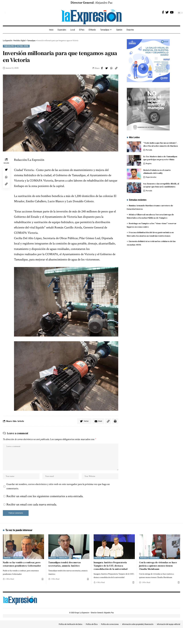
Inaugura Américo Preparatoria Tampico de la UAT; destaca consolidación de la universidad (110, 566)
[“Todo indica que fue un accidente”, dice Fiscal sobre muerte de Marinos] (134, 146)
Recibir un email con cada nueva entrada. (31, 504)
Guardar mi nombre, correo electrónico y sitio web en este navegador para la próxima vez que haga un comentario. (58, 486)
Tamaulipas (9, 46)
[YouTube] (171, 12)
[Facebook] (163, 12)
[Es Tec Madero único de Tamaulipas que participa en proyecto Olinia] (134, 160)
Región (149, 163)
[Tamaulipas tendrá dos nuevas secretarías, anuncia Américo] (68, 546)
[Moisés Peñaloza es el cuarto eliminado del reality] (134, 174)
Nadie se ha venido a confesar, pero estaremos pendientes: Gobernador (22, 564)
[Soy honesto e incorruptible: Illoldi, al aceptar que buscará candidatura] (134, 187)
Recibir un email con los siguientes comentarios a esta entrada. (44, 496)
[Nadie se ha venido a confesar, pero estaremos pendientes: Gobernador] (23, 546)
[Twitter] (167, 12)
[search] (2, 12)
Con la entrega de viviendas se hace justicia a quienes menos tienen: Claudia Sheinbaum (158, 566)
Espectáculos (151, 177)
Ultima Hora (23, 46)
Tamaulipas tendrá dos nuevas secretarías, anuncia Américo (64, 564)
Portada (149, 150)
